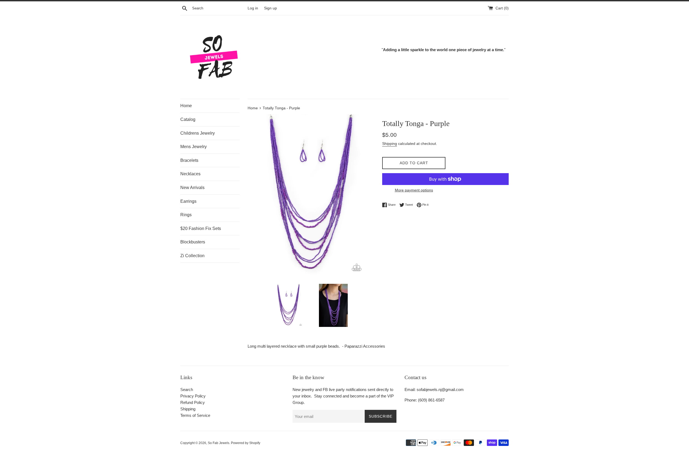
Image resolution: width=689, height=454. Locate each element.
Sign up (270, 8)
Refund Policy (192, 402)
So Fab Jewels (218, 443)
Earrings (188, 201)
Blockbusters (192, 242)
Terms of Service (195, 415)
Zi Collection (192, 255)
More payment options (414, 190)
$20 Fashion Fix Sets (200, 228)
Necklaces (190, 174)
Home (186, 105)
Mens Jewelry (193, 146)
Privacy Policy (193, 396)
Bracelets (189, 160)
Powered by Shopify (245, 443)
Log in (253, 8)
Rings (186, 214)
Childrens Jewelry (197, 133)
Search (186, 389)
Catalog (187, 119)
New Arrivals (192, 187)
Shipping (389, 143)
